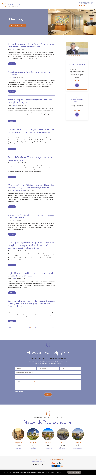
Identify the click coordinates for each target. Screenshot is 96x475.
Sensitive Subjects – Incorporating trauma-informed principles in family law (30, 101)
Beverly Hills (33, 442)
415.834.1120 (84, 6)
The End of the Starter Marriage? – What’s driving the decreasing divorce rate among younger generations (31, 130)
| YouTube (62, 472)
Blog (46, 472)
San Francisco (18, 442)
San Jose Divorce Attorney (53, 472)
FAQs (14, 77)
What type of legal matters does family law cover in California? (29, 73)
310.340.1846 (33, 448)
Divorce (14, 49)
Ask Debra (15, 190)
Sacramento (78, 442)
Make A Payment (61, 6)
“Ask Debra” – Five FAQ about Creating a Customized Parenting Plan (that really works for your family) (31, 186)
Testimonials (41, 6)
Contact (72, 6)
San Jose (63, 442)
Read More (12, 63)
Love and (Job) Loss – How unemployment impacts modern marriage (30, 158)
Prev (10, 327)
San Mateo (48, 442)
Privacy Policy (41, 472)
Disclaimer (35, 472)
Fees (68, 6)
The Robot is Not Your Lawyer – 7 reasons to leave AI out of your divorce (31, 216)
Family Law (15, 105)
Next (53, 327)
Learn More (77, 81)
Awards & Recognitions (51, 6)
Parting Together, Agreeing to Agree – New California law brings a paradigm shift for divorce (31, 45)
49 (35, 327)
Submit (48, 394)
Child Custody (21, 190)
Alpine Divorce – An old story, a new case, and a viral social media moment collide (30, 274)
